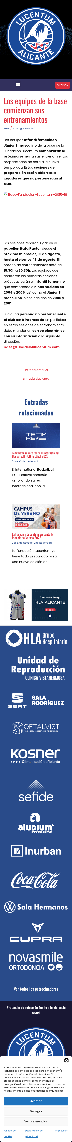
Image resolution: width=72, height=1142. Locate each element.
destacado (32, 461)
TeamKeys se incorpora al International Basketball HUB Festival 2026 (35, 454)
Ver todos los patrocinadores (36, 989)
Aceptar (36, 1101)
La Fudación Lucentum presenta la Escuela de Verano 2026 (32, 536)
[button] (66, 1060)
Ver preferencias (36, 1121)
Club (22, 461)
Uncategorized (43, 542)
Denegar (36, 1111)
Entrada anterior (36, 370)
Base (6, 128)
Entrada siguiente (36, 378)
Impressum (61, 1130)
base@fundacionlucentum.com (32, 347)
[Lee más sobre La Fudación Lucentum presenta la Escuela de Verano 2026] (36, 516)
